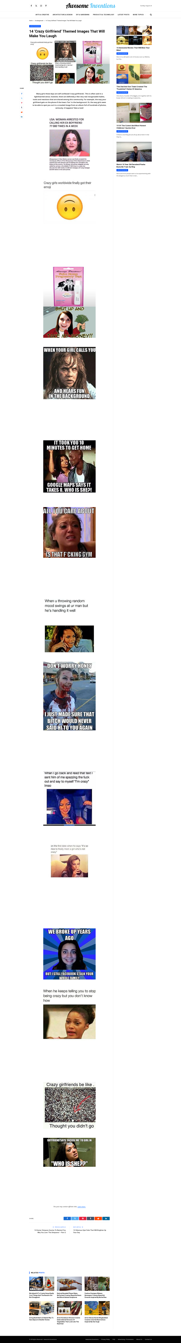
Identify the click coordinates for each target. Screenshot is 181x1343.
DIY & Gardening (83, 14)
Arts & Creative (42, 14)
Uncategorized (39, 20)
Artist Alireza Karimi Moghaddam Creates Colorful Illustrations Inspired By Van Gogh (96, 1320)
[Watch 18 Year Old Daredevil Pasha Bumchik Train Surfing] (134, 152)
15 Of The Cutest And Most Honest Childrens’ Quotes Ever (131, 127)
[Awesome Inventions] (90, 6)
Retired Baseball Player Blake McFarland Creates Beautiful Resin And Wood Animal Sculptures (69, 1295)
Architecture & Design (62, 14)
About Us (139, 1339)
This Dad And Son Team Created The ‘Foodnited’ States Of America (131, 88)
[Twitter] (22, 98)
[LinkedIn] (22, 116)
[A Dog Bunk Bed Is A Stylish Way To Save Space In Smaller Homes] (41, 1308)
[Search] (151, 14)
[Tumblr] (22, 107)
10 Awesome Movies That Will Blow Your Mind (133, 49)
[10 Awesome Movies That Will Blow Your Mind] (134, 35)
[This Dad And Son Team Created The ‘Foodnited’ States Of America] (134, 74)
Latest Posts (123, 14)
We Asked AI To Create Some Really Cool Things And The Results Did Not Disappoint (41, 1295)
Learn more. (82, 1207)
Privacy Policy (105, 1339)
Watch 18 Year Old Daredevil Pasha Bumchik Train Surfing (130, 165)
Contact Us (148, 1339)
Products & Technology (103, 14)
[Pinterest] (22, 103)
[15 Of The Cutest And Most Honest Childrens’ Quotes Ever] (134, 113)
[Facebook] (22, 93)
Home (31, 20)
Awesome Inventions (92, 1339)
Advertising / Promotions (126, 1339)
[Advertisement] (69, 243)
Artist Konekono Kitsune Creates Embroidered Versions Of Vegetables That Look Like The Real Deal (68, 1321)
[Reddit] (22, 112)
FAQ (113, 1339)
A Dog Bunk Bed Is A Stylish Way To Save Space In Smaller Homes (41, 1319)
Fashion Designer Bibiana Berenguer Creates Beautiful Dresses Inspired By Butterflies (96, 1295)
